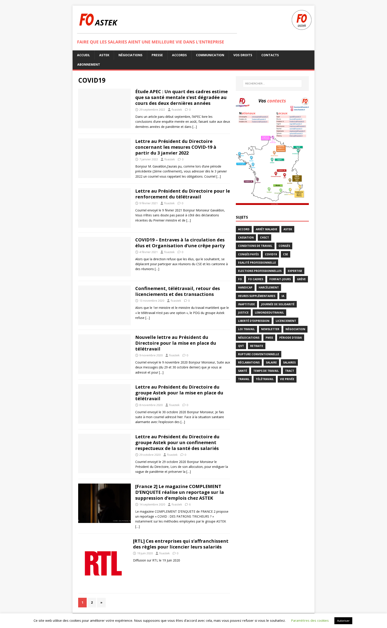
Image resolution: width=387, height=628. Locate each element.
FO (240, 279)
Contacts (270, 55)
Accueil (83, 55)
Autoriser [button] (343, 621)
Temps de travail (266, 371)
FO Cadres (255, 279)
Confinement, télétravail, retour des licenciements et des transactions (177, 291)
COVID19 (271, 254)
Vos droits (242, 55)
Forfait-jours (280, 279)
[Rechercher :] (272, 83)
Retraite (256, 346)
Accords (179, 55)
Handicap (245, 287)
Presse (157, 55)
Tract (289, 371)
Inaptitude (246, 304)
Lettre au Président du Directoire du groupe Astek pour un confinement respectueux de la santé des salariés (177, 442)
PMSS (269, 338)
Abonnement (88, 64)
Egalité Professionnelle (257, 263)
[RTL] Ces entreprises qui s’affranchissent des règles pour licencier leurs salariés (180, 544)
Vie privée (287, 379)
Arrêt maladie (266, 229)
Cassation (246, 237)
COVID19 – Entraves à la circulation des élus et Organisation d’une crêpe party (180, 243)
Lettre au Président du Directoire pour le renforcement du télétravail (182, 194)
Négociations (130, 55)
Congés (284, 246)
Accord (243, 229)
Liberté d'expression (253, 321)
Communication (210, 55)
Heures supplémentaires (256, 296)
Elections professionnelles (260, 271)
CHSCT (264, 237)
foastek (177, 110)
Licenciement (286, 321)
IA (283, 296)
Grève (301, 279)
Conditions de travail (255, 246)
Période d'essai (290, 338)
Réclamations (249, 362)
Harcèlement (269, 287)
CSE (285, 254)
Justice (243, 312)
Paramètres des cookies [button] (310, 620)
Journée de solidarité (278, 304)
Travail (243, 379)
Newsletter (270, 329)
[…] (194, 127)
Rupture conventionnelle (258, 354)
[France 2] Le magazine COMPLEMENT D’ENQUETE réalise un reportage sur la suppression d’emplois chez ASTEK (179, 492)
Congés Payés (248, 254)
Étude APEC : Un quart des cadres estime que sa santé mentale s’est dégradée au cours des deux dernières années (181, 97)
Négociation (295, 329)
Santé (242, 371)
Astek (104, 55)
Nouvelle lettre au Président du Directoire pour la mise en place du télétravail (175, 343)
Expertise (295, 271)
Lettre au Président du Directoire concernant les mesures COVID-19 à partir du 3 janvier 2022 (175, 147)
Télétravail (265, 379)
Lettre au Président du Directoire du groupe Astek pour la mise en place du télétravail (179, 393)
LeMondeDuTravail (269, 312)
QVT (241, 346)
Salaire (271, 362)
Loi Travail (246, 329)
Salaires (289, 362)
